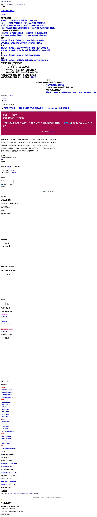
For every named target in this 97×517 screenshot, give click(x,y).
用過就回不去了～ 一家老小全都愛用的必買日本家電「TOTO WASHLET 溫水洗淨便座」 (37, 108)
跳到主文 (3, 14)
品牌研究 (4, 60)
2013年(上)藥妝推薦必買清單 (34, 25)
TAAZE (14, 484)
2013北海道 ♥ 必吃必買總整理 (36, 33)
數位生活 (11, 170)
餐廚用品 (12, 50)
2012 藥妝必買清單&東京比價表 (43, 28)
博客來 (48, 92)
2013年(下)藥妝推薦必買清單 (11, 25)
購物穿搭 (12, 60)
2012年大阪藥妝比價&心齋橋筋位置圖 (15, 28)
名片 (4, 102)
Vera (2, 159)
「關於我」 (34, 77)
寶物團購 (36, 55)
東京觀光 (12, 48)
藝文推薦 (28, 60)
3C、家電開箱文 (13, 172)
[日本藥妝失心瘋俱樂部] (55, 85)
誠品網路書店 (66, 92)
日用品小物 (14, 43)
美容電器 (31, 43)
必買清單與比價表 (7, 40)
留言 (11, 166)
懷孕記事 (28, 55)
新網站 (67, 123)
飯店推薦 (4, 48)
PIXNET (37, 497)
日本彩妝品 (29, 40)
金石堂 (56, 92)
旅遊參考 (20, 48)
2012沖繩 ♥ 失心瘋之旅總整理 (36, 35)
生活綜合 (12, 95)
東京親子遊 (45, 50)
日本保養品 (5, 43)
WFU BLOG (52, 131)
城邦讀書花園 (4, 484)
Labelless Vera (7, 10)
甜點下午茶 (36, 48)
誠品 (11, 466)
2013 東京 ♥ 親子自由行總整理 (12, 33)
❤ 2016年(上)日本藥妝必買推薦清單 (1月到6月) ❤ (19, 20)
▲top (2, 174)
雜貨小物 (4, 50)
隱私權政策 (56, 497)
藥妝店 (39, 43)
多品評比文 (20, 40)
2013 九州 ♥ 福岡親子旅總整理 (12, 35)
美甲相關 (23, 43)
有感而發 (36, 60)
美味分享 (44, 60)
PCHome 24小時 (90, 92)
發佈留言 (3, 186)
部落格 (5, 100)
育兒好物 (4, 55)
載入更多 (3, 177)
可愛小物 (20, 50)
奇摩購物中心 (13, 481)
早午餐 (27, 48)
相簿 (4, 98)
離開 (8, 514)
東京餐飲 (44, 48)
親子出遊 (20, 55)
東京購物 (28, 50)
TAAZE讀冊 (77, 92)
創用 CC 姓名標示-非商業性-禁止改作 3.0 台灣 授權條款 (22, 493)
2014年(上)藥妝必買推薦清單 (34, 23)
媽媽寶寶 (36, 50)
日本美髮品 (39, 40)
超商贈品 (20, 60)
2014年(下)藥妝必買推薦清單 (11, 23)
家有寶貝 (12, 55)
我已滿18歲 (3, 514)
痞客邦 (8, 166)
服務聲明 (62, 497)
